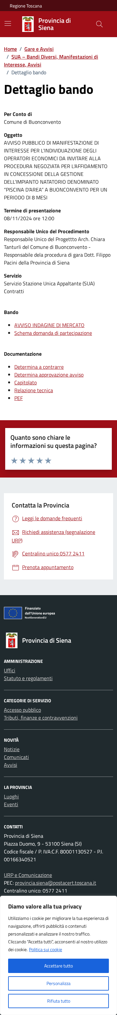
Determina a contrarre (39, 367)
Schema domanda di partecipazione (53, 333)
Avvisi (10, 765)
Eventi (11, 804)
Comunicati (16, 757)
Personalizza (58, 983)
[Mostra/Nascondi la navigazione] (8, 23)
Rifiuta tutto (58, 1000)
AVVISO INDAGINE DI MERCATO (49, 325)
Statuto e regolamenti (28, 678)
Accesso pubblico (22, 710)
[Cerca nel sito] (99, 24)
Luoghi (11, 796)
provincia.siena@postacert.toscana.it (55, 883)
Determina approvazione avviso (49, 375)
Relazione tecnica (33, 390)
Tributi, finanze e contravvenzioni (41, 718)
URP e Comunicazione (28, 875)
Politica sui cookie (45, 949)
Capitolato (25, 382)
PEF (18, 398)
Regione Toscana (26, 5)
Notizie (12, 749)
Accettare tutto (58, 965)
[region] (58, 955)
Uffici (9, 670)
